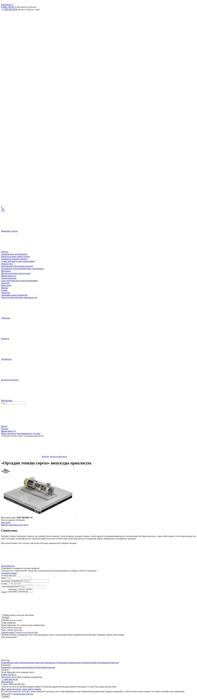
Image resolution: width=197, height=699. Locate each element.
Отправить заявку (9, 573)
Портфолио (30, 667)
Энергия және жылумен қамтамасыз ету (19, 297)
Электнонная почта (10, 586)
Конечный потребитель (12, 581)
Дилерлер (39, 667)
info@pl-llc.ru (7, 4)
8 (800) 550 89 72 (8, 7)
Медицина (6, 271)
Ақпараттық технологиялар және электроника (22, 268)
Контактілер (49, 667)
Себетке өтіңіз (7, 632)
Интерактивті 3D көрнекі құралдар (17, 266)
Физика (4, 288)
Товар (4, 592)
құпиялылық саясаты (23, 694)
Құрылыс (5, 283)
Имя (3, 578)
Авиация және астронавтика (14, 254)
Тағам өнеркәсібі (8, 278)
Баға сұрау (6, 522)
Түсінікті (5, 697)
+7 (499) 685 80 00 (9, 9)
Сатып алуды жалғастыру (26, 632)
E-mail (4, 583)
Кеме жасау (6, 285)
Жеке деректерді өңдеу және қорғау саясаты (21, 689)
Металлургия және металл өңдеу (16, 273)
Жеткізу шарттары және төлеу (14, 525)
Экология (5, 292)
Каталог (21, 667)
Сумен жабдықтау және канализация (18, 261)
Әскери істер (7, 264)
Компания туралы (9, 667)
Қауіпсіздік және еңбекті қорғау (15, 256)
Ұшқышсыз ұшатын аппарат (14, 259)
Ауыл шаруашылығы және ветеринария (19, 280)
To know (5, 618)
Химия (4, 290)
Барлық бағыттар (111, 662)
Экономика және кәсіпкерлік (14, 295)
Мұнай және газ (8, 276)
